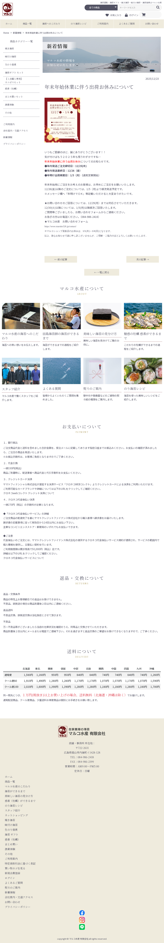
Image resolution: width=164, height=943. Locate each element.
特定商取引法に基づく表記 (20, 863)
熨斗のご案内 (12, 887)
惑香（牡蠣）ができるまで (20, 801)
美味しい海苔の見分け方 (19, 796)
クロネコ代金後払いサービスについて (23, 558)
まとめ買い (11, 844)
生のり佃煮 (10, 64)
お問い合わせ (152, 23)
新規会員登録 (12, 873)
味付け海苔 (10, 56)
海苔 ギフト (11, 834)
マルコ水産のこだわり (17, 786)
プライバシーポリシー (14, 143)
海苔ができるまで (15, 791)
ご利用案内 (102, 23)
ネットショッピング (16, 815)
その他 (8, 112)
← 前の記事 (60, 259)
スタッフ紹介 (12, 810)
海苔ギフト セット (14, 72)
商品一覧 (27, 23)
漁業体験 (9, 104)
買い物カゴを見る (15, 868)
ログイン (10, 878)
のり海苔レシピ (78, 23)
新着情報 (7, 137)
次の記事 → (142, 259)
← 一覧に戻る (101, 272)
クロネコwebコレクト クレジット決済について (28, 493)
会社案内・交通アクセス (15, 130)
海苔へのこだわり (51, 23)
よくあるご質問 (127, 23)
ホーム (8, 23)
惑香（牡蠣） (11, 88)
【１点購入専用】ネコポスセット (14, 80)
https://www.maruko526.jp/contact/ (60, 226)
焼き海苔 (9, 48)
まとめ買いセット (14, 96)
